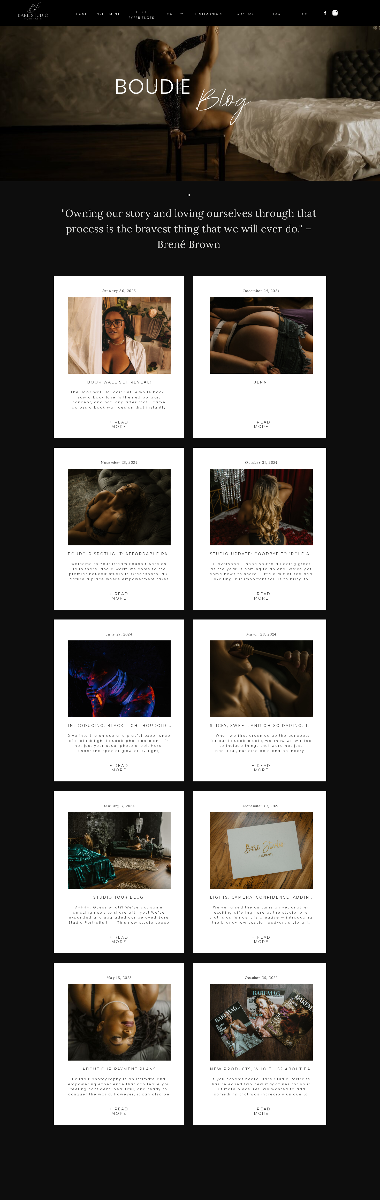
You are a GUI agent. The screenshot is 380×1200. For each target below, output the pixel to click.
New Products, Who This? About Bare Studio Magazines (290, 1069)
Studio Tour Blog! (119, 897)
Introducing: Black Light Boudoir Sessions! (131, 725)
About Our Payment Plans (119, 1069)
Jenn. (261, 382)
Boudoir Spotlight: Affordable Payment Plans (135, 554)
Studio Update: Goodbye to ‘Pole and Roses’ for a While (291, 554)
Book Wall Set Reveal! (119, 382)
